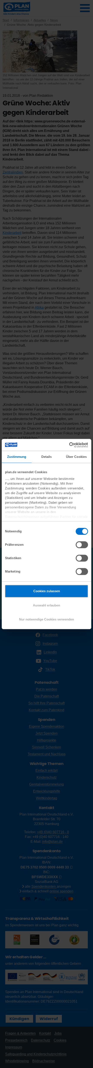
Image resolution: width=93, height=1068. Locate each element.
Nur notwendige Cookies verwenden (46, 619)
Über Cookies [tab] (76, 457)
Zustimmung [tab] (16, 457)
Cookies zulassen (46, 591)
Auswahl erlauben (46, 605)
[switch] (82, 544)
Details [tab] (46, 457)
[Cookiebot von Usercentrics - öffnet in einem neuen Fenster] (69, 445)
